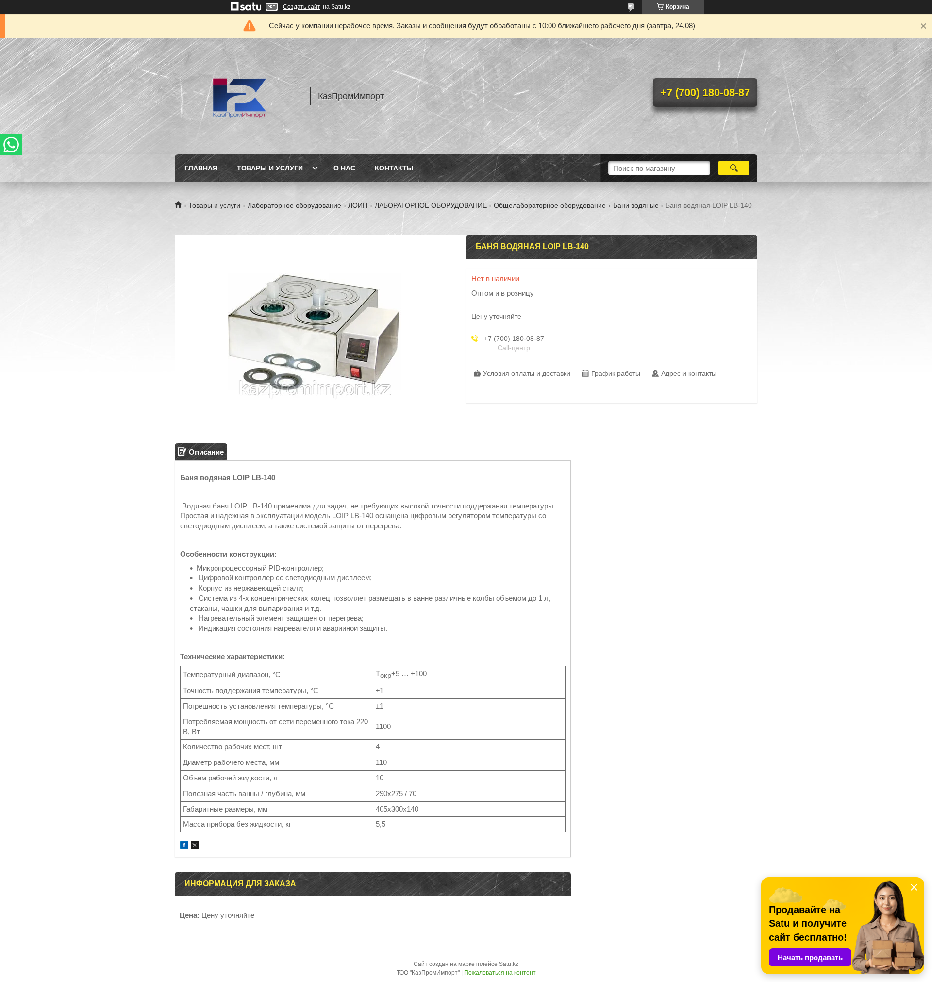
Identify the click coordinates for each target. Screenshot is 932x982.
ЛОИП (357, 205)
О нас (344, 168)
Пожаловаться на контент (500, 972)
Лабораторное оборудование (294, 205)
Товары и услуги (270, 168)
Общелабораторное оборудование (550, 205)
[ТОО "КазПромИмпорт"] (238, 96)
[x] (195, 846)
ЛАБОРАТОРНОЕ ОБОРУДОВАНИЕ (431, 205)
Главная (200, 168)
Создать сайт (301, 6)
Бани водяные (636, 205)
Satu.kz (508, 964)
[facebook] (184, 846)
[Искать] (733, 168)
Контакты (394, 168)
